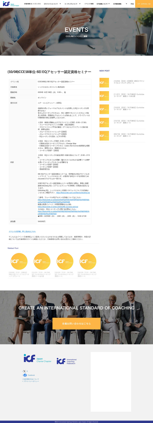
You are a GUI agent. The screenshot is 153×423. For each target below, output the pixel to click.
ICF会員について (102, 4)
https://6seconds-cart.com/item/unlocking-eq (73, 193)
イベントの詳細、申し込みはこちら (22, 231)
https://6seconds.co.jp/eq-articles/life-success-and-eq (58, 207)
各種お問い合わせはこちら (76, 323)
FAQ (132, 4)
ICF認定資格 (117, 4)
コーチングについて (71, 4)
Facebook (31, 375)
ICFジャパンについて (51, 4)
